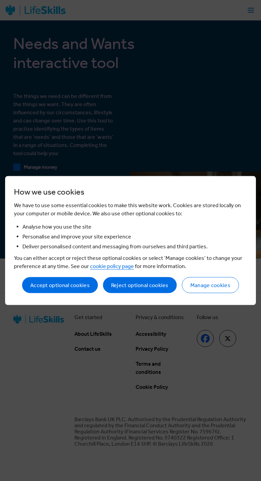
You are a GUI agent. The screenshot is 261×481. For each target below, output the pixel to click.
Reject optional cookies (140, 285)
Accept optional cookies (60, 285)
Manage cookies (210, 285)
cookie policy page (112, 266)
